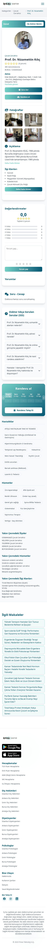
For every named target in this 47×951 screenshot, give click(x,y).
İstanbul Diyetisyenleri (11, 821)
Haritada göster (11, 84)
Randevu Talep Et (24, 410)
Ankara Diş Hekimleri (10, 798)
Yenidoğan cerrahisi (10, 569)
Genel (6, 24)
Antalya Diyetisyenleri (10, 838)
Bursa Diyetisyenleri (10, 834)
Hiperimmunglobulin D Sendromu (18, 443)
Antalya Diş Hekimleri (10, 811)
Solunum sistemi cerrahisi (12, 560)
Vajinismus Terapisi (12, 514)
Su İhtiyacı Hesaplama (11, 784)
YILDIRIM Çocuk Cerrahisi (12, 543)
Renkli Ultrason (11, 496)
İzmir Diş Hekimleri (9, 802)
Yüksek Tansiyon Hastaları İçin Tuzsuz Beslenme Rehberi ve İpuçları (21, 623)
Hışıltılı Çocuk (34, 456)
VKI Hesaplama (8, 779)
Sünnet (10, 173)
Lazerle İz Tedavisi (12, 474)
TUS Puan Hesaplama (10, 766)
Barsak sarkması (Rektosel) (15, 468)
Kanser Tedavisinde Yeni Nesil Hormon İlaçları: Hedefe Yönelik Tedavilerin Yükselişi (21, 669)
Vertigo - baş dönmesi (13, 521)
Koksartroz (36, 450)
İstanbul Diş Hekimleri (11, 794)
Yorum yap (23, 269)
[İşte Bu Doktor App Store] (11, 755)
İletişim (5, 885)
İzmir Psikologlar (8, 857)
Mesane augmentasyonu (12, 572)
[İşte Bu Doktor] (10, 738)
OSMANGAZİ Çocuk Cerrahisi (13, 537)
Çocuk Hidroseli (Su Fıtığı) (17, 184)
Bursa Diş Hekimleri (10, 807)
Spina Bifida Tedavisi (32, 502)
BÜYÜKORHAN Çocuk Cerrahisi (14, 549)
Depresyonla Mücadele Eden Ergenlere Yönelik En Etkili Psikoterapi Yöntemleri (22, 650)
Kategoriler (6, 11)
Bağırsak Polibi (8, 597)
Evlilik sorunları (11, 462)
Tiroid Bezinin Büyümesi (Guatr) (15, 583)
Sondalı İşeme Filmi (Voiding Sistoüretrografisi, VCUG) (21, 587)
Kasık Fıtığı (11, 176)
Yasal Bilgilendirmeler (11, 889)
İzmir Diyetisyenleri (10, 830)
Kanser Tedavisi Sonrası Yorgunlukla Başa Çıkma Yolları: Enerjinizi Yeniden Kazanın (23, 688)
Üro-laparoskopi (11, 490)
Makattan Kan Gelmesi (11, 594)
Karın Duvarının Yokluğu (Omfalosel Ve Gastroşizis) (20, 436)
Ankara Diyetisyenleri (10, 825)
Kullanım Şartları (9, 880)
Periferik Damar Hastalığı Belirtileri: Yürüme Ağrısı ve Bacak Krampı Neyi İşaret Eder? (20, 699)
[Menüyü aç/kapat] (42, 4)
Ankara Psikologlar (9, 853)
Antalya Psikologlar (9, 866)
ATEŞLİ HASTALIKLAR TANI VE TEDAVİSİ (20, 429)
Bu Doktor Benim (34, 24)
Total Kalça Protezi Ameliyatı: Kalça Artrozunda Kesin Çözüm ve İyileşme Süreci (21, 710)
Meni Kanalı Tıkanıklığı (14, 456)
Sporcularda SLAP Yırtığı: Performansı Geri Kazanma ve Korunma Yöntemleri (21, 632)
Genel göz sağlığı (12, 502)
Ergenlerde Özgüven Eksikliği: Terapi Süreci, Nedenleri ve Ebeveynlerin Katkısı (22, 641)
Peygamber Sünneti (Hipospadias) (21, 178)
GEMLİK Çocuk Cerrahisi (11, 546)
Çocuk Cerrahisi (17, 12)
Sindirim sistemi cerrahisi (12, 563)
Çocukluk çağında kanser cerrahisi (16, 566)
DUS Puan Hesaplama (10, 771)
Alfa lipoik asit (28, 490)
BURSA (7, 70)
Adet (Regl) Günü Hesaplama (13, 775)
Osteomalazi (10, 508)
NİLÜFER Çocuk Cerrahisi (12, 540)
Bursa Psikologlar (9, 862)
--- (8, 401)
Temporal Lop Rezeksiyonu (15, 450)
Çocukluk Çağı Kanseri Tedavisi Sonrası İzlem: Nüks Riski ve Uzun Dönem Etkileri (23, 679)
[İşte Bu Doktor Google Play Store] (11, 747)
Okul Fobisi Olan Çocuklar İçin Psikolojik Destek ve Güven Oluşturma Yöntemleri (22, 659)
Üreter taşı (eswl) (29, 496)
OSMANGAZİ (17, 70)
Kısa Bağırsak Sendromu (12, 591)
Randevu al (25, 97)
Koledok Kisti (12, 181)
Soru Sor (24, 90)
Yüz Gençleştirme (27, 508)
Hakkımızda (6, 876)
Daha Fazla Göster (12, 163)
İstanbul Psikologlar (10, 849)
